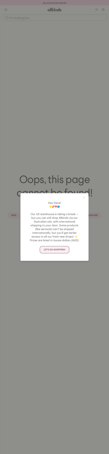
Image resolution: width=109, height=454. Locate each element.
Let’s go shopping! (54, 250)
